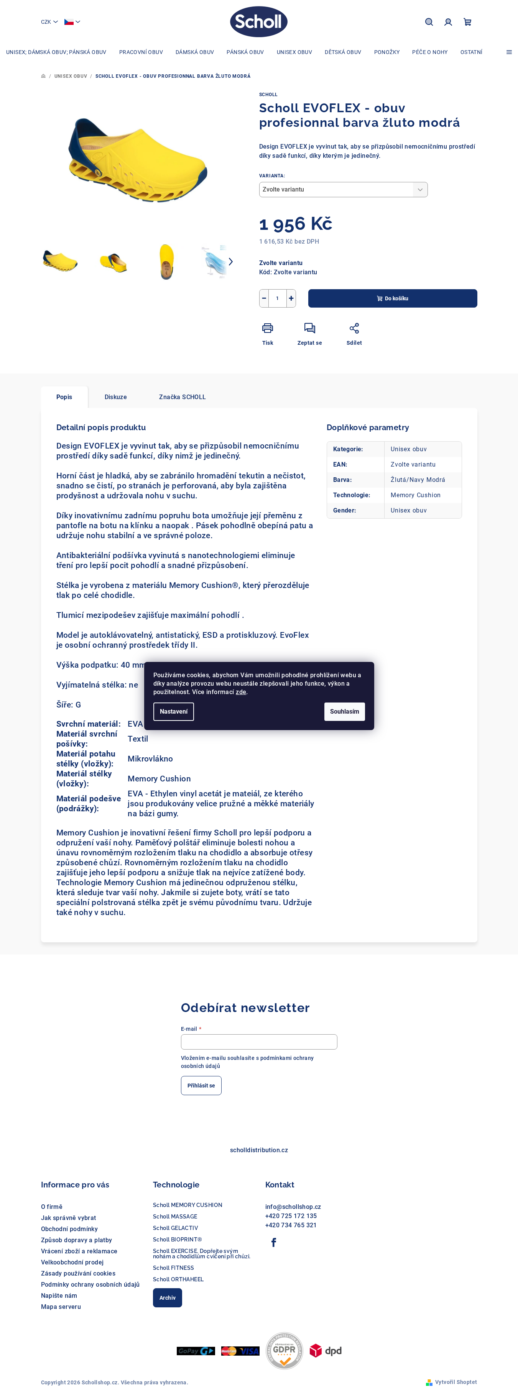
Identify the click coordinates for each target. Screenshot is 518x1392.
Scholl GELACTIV (175, 1228)
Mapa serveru (61, 1306)
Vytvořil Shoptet (456, 1382)
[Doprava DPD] (325, 1350)
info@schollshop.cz (293, 1206)
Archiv (168, 1298)
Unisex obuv (409, 449)
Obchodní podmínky (69, 1229)
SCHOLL (268, 94)
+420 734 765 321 (291, 1225)
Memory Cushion (416, 495)
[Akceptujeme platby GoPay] (196, 1350)
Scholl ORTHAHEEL (178, 1279)
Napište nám (59, 1295)
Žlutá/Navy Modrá (418, 479)
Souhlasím (344, 711)
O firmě (52, 1206)
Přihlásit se (201, 1085)
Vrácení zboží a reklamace (79, 1251)
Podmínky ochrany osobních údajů (90, 1284)
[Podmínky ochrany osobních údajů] (284, 1350)
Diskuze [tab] (116, 397)
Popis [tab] (64, 397)
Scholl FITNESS (173, 1268)
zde (241, 692)
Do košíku (396, 298)
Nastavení (173, 711)
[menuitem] (56, 52)
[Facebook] (274, 1242)
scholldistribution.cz (259, 1150)
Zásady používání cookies (78, 1273)
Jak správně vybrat (68, 1218)
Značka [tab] (182, 397)
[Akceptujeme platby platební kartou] (240, 1350)
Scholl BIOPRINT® (177, 1239)
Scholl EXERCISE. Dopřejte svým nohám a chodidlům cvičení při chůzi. (201, 1253)
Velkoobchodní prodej (72, 1262)
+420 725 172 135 (291, 1216)
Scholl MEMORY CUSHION (187, 1205)
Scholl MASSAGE (175, 1216)
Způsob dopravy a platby (76, 1240)
